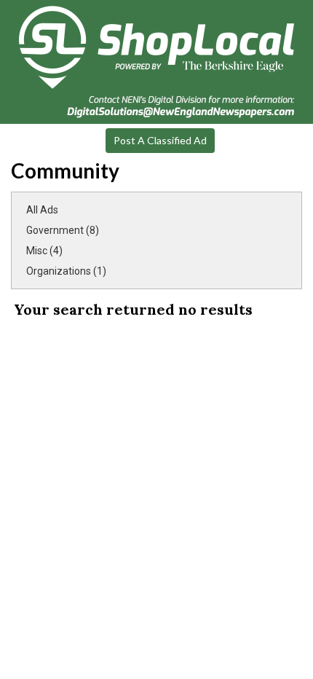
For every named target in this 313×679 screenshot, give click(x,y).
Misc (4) (44, 250)
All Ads (42, 210)
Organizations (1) (66, 271)
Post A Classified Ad (160, 140)
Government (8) (62, 230)
